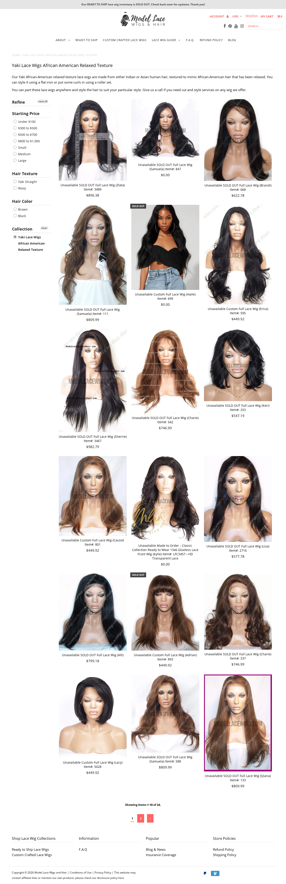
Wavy (21, 188)
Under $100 (26, 121)
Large (21, 160)
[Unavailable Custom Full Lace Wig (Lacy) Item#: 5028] (93, 716)
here (121, 878)
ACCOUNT (217, 16)
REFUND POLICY (211, 40)
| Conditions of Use (79, 872)
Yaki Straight (27, 182)
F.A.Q (83, 849)
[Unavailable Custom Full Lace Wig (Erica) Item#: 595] (238, 254)
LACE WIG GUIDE (164, 40)
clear (44, 228)
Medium (24, 154)
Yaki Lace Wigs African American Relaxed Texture (31, 243)
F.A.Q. (190, 40)
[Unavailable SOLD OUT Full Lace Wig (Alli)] (93, 612)
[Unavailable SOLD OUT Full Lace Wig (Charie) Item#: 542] (165, 371)
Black (21, 216)
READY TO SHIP (87, 40)
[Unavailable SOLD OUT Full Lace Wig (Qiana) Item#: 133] (238, 723)
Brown (22, 209)
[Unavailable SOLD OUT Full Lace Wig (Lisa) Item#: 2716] (238, 499)
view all (42, 101)
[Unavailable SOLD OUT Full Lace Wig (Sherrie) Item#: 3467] (93, 380)
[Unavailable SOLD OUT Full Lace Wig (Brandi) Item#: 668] (238, 140)
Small (21, 147)
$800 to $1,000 (28, 141)
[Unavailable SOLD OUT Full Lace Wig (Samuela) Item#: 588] (165, 714)
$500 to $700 (27, 134)
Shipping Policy (224, 855)
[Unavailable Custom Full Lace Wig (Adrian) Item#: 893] (165, 612)
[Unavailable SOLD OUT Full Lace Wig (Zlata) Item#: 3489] (93, 140)
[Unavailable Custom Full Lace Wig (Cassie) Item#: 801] (93, 496)
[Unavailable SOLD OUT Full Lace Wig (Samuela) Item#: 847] (165, 129)
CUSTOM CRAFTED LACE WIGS (125, 40)
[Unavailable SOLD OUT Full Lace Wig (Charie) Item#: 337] (238, 612)
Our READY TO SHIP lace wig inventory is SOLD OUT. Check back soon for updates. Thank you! (143, 4)
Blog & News (156, 849)
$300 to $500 (27, 128)
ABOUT (61, 40)
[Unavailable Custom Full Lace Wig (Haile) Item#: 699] (165, 247)
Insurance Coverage (161, 855)
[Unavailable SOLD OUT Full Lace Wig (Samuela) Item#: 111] (93, 255)
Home (16, 55)
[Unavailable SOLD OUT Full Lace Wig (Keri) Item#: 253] (238, 365)
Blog (232, 40)
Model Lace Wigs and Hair (50, 872)
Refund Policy (223, 849)
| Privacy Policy (101, 872)
